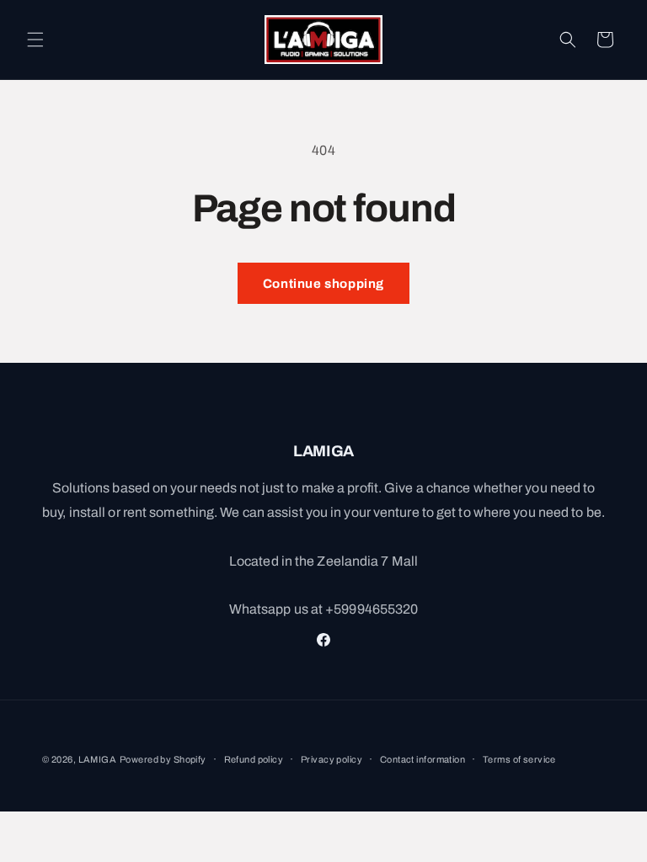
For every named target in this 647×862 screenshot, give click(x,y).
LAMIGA (97, 759)
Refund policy (254, 759)
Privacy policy (331, 759)
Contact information (422, 759)
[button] (35, 39)
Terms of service (519, 759)
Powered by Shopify (163, 759)
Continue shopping (323, 283)
